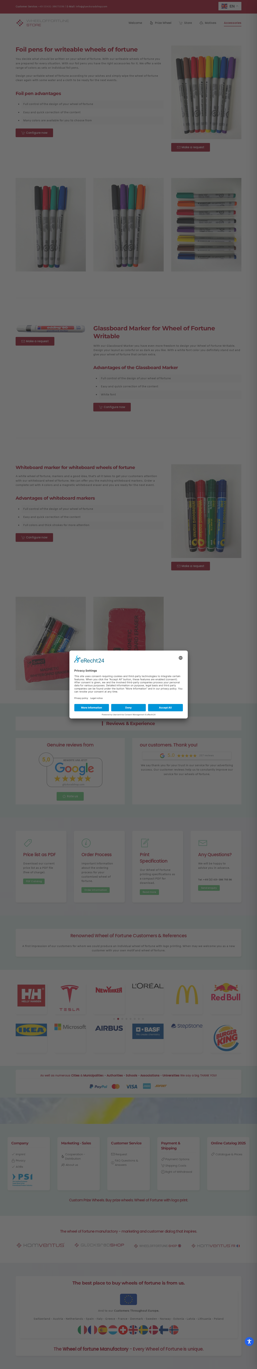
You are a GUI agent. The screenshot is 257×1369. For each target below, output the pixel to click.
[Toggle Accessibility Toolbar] (249, 1341)
